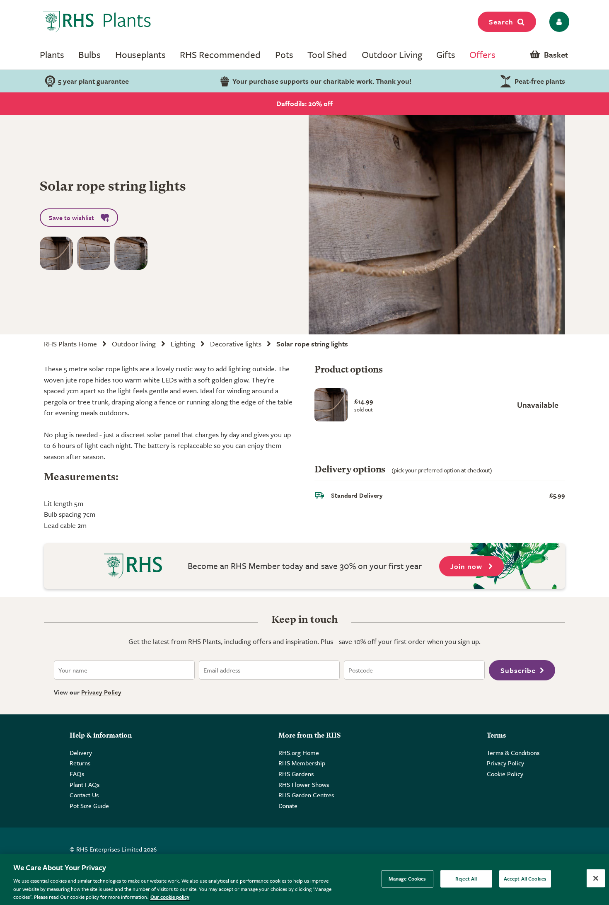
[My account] (557, 22)
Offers (482, 54)
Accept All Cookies (525, 878)
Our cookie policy (169, 896)
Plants (52, 54)
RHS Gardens (296, 773)
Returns (80, 762)
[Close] (596, 878)
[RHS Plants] (97, 21)
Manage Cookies (407, 878)
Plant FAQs (84, 784)
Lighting (183, 344)
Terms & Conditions (513, 752)
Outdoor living (134, 344)
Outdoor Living (392, 54)
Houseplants (140, 54)
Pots (284, 54)
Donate (287, 805)
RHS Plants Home (70, 344)
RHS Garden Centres (306, 794)
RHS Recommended (220, 54)
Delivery (81, 752)
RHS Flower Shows (303, 784)
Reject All (466, 878)
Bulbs (89, 54)
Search (501, 22)
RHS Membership (301, 762)
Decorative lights (235, 344)
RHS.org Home (298, 752)
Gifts (445, 54)
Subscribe (518, 670)
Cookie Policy (505, 773)
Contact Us (84, 794)
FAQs (77, 773)
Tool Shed (327, 54)
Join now (467, 566)
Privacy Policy (101, 692)
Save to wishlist (71, 217)
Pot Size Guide (89, 805)
